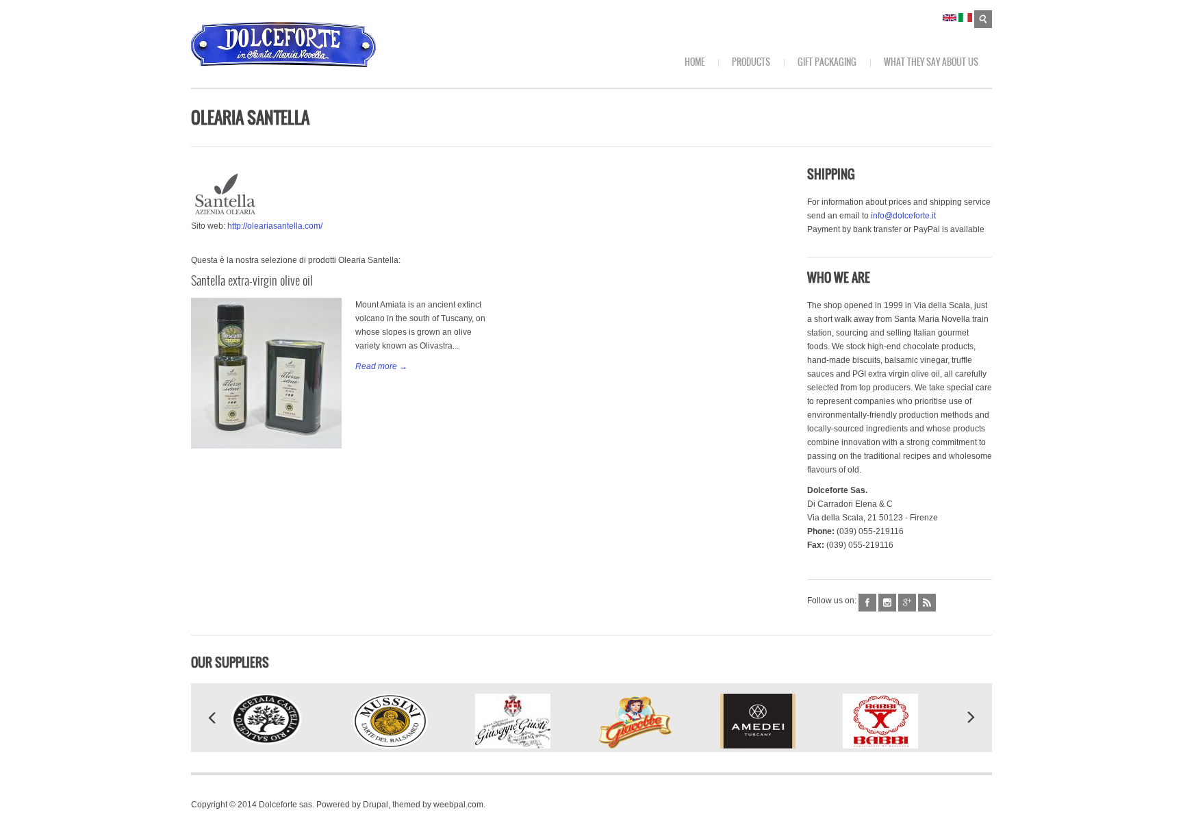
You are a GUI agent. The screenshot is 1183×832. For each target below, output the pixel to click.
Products (751, 61)
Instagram (887, 603)
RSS (927, 603)
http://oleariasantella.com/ (274, 226)
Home (694, 61)
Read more (376, 366)
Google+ (907, 603)
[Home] (283, 44)
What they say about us (931, 61)
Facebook (867, 603)
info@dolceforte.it (903, 215)
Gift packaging (827, 61)
